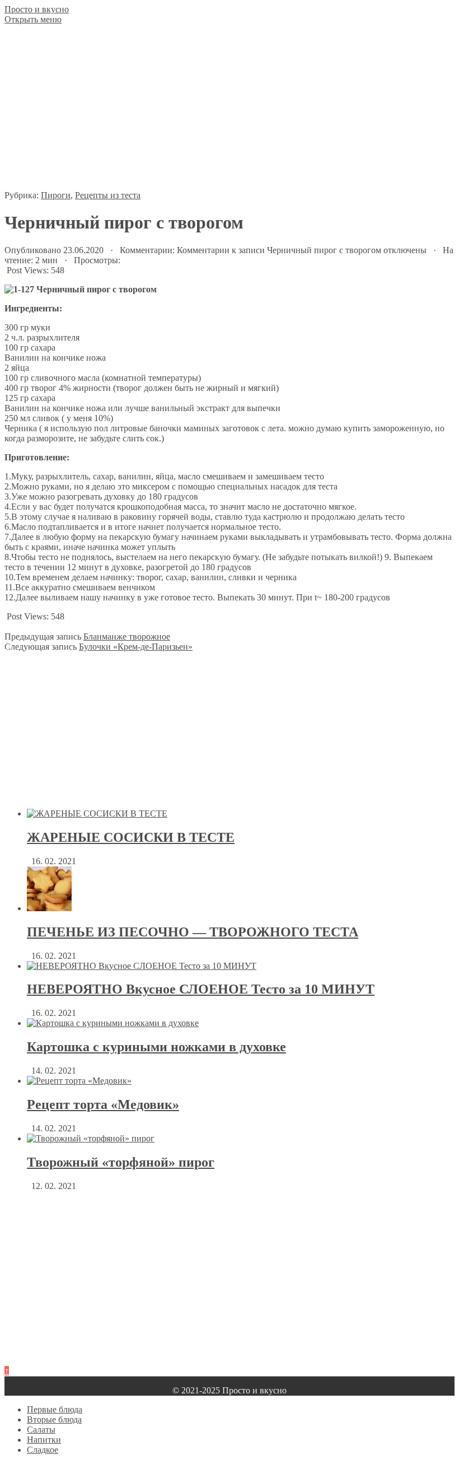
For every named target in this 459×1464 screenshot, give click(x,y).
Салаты (41, 1429)
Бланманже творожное (126, 636)
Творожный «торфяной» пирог (120, 1162)
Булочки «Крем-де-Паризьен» (136, 646)
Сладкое (42, 1449)
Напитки (44, 1439)
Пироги (56, 195)
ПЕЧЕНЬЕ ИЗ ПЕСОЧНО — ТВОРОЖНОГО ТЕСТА (192, 932)
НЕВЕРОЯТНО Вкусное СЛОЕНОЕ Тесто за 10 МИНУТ (200, 989)
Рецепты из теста (107, 195)
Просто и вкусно (36, 9)
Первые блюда (54, 1409)
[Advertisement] (229, 112)
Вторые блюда (54, 1419)
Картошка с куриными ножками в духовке (156, 1046)
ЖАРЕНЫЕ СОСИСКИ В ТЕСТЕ (131, 837)
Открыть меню (33, 19)
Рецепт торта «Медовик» (103, 1104)
